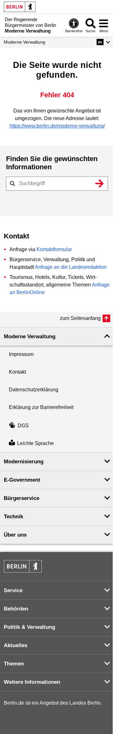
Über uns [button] (15, 535)
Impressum (21, 354)
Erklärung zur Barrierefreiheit (41, 407)
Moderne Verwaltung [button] (29, 337)
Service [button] (13, 590)
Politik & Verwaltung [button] (29, 627)
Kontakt (17, 372)
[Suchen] (99, 183)
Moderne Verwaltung (24, 42)
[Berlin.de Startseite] (19, 7)
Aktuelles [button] (15, 645)
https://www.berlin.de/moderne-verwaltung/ (57, 126)
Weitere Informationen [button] (32, 682)
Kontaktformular (54, 249)
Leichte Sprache (35, 443)
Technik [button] (13, 517)
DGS (23, 425)
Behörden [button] (16, 609)
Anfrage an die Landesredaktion (71, 267)
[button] (103, 42)
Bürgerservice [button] (21, 498)
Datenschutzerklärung (33, 389)
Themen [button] (14, 664)
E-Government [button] (22, 480)
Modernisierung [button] (23, 462)
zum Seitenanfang (80, 318)
